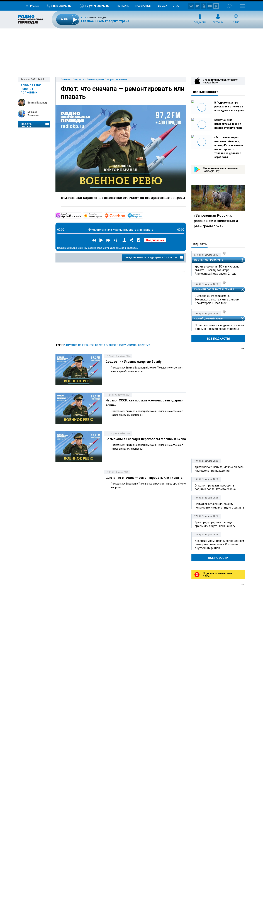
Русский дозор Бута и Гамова (214, 289)
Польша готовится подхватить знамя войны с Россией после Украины (219, 327)
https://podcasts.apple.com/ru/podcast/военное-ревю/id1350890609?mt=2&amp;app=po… (81, 215)
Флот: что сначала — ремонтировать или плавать (144, 478)
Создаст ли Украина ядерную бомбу (134, 361)
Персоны (218, 22)
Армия (132, 345)
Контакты (123, 6)
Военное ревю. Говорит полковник (107, 79)
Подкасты (200, 22)
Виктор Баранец (37, 102)
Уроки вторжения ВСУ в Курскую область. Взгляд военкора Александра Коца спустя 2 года (217, 270)
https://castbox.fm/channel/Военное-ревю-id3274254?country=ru (125, 215)
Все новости (218, 558)
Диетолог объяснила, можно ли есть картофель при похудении (219, 468)
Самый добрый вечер (208, 318)
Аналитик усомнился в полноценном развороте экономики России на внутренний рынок (219, 544)
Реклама (162, 6)
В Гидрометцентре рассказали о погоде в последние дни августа (229, 106)
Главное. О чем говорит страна (105, 21)
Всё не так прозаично (208, 260)
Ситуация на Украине (79, 345)
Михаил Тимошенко (34, 113)
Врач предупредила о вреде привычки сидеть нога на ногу (215, 524)
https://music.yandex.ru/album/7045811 (102, 215)
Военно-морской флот (110, 345)
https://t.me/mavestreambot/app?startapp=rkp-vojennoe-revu (142, 215)
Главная (65, 79)
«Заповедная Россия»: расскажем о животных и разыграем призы (216, 220)
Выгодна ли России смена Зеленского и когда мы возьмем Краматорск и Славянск (217, 299)
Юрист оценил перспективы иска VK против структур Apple (228, 124)
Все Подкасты (218, 338)
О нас (176, 6)
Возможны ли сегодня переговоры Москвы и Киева (146, 439)
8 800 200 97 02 (61, 6)
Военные (144, 345)
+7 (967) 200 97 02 (97, 6)
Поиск (229, 6)
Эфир (236, 22)
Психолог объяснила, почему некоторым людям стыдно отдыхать (219, 505)
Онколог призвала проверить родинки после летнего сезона (215, 487)
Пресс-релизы (143, 6)
